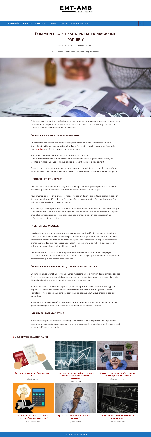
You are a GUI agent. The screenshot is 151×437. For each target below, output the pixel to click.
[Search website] (141, 24)
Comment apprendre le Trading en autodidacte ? (117, 416)
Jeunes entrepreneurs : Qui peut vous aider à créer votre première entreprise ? (75, 376)
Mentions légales (81, 434)
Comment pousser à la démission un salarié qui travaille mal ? (117, 374)
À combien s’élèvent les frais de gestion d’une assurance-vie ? (33, 416)
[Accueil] (53, 52)
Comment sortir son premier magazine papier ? (82, 52)
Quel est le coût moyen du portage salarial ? (75, 416)
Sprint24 (38, 149)
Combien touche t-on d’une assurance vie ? (33, 374)
